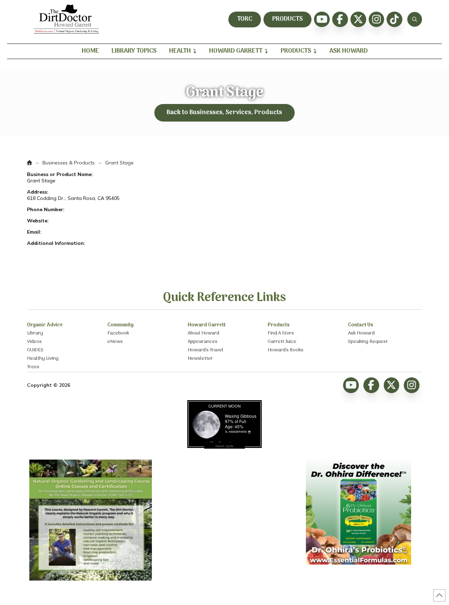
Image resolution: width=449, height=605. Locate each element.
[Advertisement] (224, 503)
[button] (414, 19)
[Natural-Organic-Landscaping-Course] (90, 579)
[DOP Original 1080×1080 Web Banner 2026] (358, 563)
